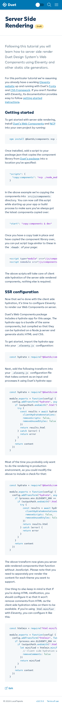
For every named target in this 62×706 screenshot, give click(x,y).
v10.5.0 (40, 701)
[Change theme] (40, 5)
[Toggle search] (49, 4)
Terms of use (53, 701)
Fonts (52, 86)
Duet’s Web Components (28, 123)
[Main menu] (56, 5)
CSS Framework (20, 90)
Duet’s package (30, 158)
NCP (52, 123)
